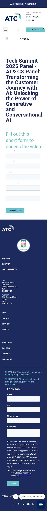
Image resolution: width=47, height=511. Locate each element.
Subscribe (7, 359)
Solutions (7, 343)
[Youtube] (28, 504)
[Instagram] (33, 504)
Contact (6, 264)
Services (6, 324)
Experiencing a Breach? (23, 4)
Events (5, 329)
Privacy (6, 354)
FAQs (4, 313)
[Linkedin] (24, 504)
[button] (5, 29)
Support (6, 259)
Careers (6, 348)
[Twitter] (19, 504)
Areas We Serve (9, 270)
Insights (6, 318)
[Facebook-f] (14, 504)
